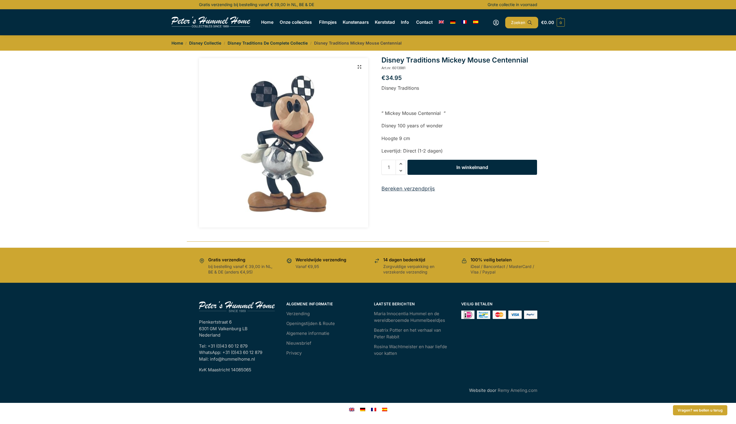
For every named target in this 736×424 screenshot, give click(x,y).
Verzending (298, 313)
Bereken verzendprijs (408, 189)
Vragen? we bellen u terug (700, 410)
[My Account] (495, 22)
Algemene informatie (307, 333)
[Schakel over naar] (441, 22)
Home (177, 43)
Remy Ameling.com (517, 390)
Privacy (294, 353)
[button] (359, 66)
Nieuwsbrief (298, 343)
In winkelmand (472, 167)
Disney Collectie (205, 43)
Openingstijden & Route (310, 323)
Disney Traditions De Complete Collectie (268, 43)
